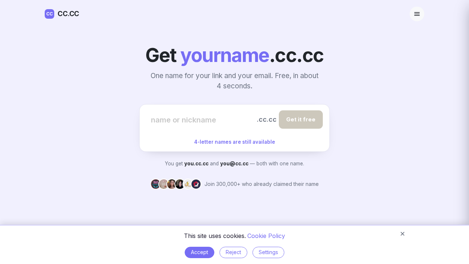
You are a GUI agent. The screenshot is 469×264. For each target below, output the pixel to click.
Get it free (300, 119)
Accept (199, 252)
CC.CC (62, 14)
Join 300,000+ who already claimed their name (261, 184)
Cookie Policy (266, 235)
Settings (268, 252)
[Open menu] (417, 14)
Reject (233, 252)
